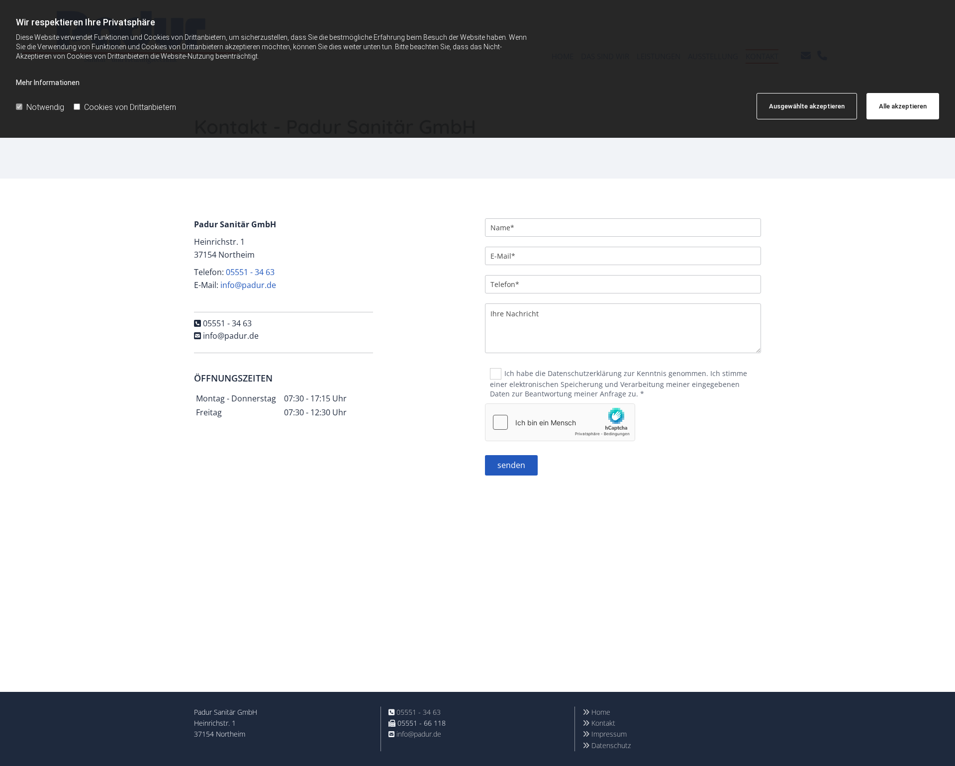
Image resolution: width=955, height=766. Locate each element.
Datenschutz (606, 745)
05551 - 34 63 (250, 272)
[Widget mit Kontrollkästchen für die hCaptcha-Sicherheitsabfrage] (560, 422)
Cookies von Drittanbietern (130, 107)
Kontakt (598, 723)
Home (596, 712)
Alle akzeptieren (903, 106)
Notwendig (45, 107)
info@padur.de (248, 285)
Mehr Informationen (48, 83)
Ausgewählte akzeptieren (807, 106)
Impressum (604, 734)
